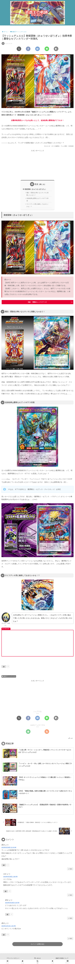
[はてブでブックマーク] (37, 49)
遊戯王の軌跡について (62, 958)
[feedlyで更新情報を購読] (28, 731)
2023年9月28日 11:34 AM (8, 847)
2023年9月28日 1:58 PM (10, 876)
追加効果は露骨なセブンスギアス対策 (37, 199)
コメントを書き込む (38, 944)
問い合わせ (37, 958)
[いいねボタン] (3, 666)
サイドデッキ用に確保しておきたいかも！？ (37, 205)
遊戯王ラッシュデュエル (9, 676)
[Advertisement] (37, 165)
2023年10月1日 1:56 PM (8, 926)
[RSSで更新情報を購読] (47, 731)
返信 (71, 869)
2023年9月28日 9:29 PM (12, 902)
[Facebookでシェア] (28, 49)
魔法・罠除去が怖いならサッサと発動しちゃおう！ (37, 194)
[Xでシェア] (19, 49)
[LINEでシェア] (47, 49)
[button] (56, 49)
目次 (36, 184)
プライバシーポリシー (13, 958)
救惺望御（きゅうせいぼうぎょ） (36, 189)
